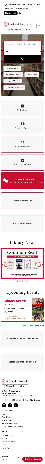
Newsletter (6, 448)
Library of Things (13, 81)
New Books (32, 75)
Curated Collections (14, 87)
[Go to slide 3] (22, 281)
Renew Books (7, 420)
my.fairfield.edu (22, 8)
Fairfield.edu (9, 8)
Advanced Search (13, 75)
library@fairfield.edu (32, 400)
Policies (5, 438)
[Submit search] (22, 59)
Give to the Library (9, 442)
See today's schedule (31, 5)
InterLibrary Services (9, 424)
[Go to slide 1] (17, 281)
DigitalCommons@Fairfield (12, 427)
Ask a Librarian (7, 417)
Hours (4, 414)
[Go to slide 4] (28, 281)
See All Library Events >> (33, 325)
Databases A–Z (12, 68)
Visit (3, 445)
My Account (10, 13)
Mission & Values (8, 435)
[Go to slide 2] (20, 281)
